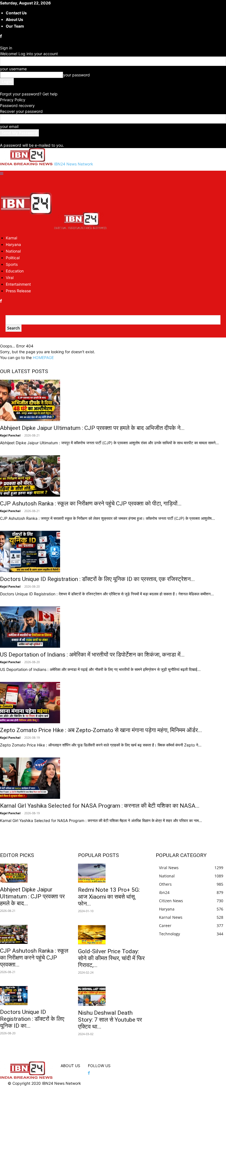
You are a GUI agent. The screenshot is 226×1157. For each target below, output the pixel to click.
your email (9, 126)
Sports (12, 264)
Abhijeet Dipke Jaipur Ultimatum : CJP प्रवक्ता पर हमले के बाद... (32, 896)
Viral (10, 277)
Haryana (13, 244)
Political (13, 257)
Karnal (11, 237)
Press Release (18, 290)
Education (15, 271)
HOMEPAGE (43, 357)
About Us (14, 19)
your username (13, 68)
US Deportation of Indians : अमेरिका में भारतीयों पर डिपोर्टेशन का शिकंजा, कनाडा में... (92, 654)
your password (76, 75)
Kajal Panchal (10, 435)
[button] (1, 173)
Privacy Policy (12, 99)
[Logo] (27, 228)
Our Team (15, 26)
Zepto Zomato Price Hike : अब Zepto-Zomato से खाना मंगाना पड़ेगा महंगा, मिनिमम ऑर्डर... (101, 730)
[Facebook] (1, 36)
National (13, 251)
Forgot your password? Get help (29, 94)
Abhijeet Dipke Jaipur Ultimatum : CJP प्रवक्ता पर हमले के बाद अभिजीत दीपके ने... (92, 428)
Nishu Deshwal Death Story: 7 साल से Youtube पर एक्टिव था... (110, 1019)
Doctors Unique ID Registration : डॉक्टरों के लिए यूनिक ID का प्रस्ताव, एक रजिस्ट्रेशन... (97, 579)
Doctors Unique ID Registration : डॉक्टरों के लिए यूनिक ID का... (32, 1019)
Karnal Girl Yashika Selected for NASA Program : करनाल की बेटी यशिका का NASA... (100, 805)
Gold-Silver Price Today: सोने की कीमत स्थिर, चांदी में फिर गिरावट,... (111, 958)
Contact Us (16, 12)
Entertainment (18, 284)
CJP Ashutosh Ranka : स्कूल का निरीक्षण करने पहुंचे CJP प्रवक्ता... (34, 957)
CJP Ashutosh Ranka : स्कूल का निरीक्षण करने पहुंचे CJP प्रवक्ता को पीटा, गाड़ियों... (91, 503)
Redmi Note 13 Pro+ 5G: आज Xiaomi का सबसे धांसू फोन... (109, 897)
